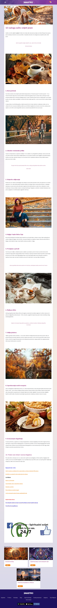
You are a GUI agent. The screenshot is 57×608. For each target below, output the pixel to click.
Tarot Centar (28, 599)
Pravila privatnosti (37, 597)
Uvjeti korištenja (27, 597)
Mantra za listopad (10, 480)
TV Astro (9, 597)
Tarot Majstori (53, 597)
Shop (21, 597)
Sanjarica (46, 597)
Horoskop (15, 597)
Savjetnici (3, 597)
